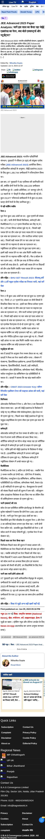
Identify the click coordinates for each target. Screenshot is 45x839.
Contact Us (28, 727)
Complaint (6, 733)
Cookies (4, 819)
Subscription (7, 727)
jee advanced (6, 637)
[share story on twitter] (16, 70)
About (25, 819)
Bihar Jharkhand (16, 766)
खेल (37, 6)
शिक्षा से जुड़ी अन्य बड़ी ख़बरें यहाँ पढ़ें (25, 603)
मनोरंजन (16, 618)
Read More (16, 665)
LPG (37, 12)
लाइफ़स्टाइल (30, 618)
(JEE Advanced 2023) (17, 164)
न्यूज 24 (4, 614)
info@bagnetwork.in (17, 805)
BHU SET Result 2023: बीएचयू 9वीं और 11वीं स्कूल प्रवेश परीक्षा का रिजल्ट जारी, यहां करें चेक (22, 282)
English (32, 2)
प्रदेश (26, 6)
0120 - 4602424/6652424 (21, 800)
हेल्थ (38, 618)
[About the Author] (6, 663)
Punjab (10, 771)
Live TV (12, 2)
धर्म (22, 618)
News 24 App (8, 626)
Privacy (4, 813)
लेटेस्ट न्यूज (5, 6)
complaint (5, 830)
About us (5, 743)
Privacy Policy (29, 733)
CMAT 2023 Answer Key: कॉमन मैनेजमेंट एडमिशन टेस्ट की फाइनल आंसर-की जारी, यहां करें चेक (22, 391)
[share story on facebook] (9, 70)
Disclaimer (6, 738)
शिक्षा (3, 18)
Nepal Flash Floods (9, 12)
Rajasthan (12, 777)
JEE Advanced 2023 (20, 637)
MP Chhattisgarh (16, 755)
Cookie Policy (29, 738)
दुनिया (32, 6)
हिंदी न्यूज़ (5, 644)
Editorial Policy (30, 743)
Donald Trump (26, 12)
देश (21, 6)
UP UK (10, 760)
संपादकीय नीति (27, 830)
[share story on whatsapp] (12, 72)
